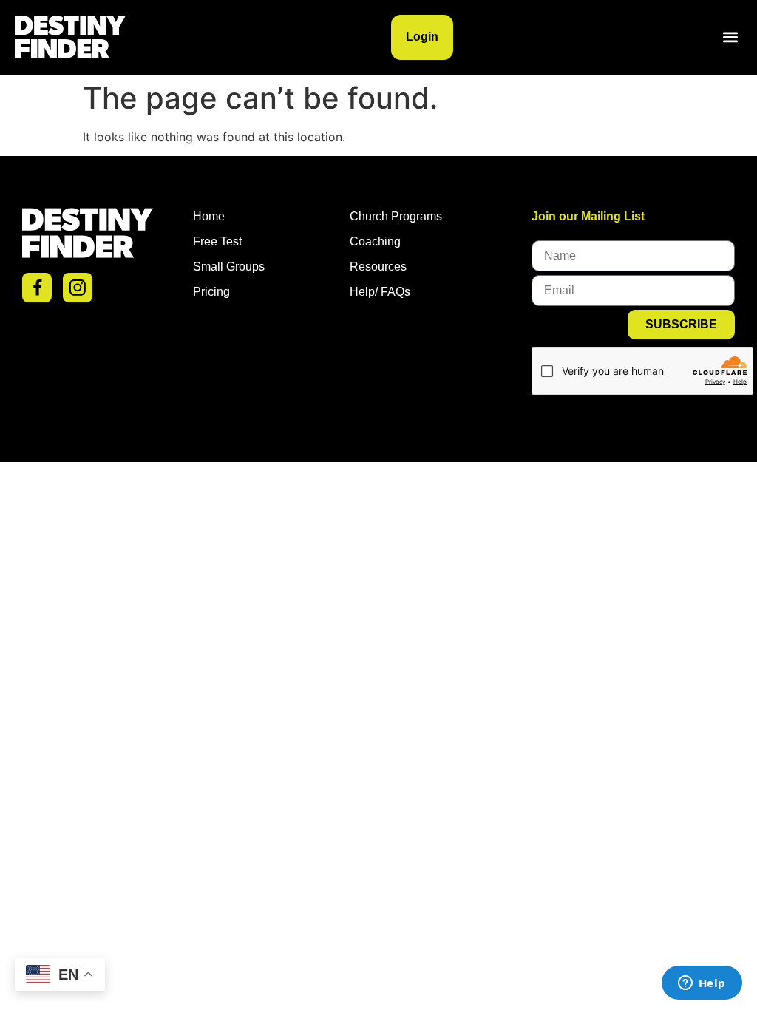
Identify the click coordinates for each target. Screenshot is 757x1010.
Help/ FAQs (380, 291)
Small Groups (229, 266)
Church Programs (396, 216)
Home (209, 216)
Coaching (375, 241)
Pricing (211, 291)
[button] (730, 37)
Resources (378, 266)
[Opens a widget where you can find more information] (701, 984)
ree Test (221, 241)
